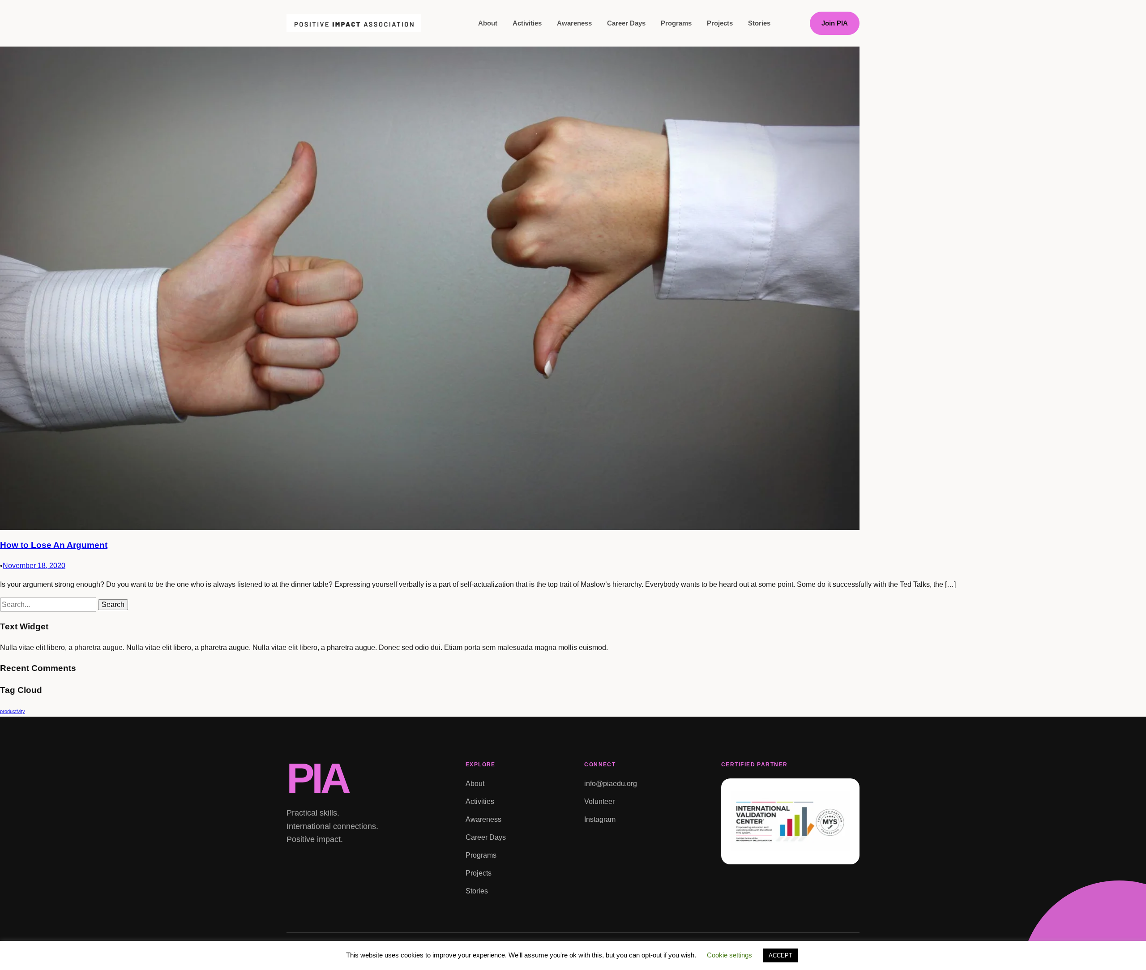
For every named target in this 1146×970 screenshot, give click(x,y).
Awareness (574, 23)
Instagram (600, 819)
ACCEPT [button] (780, 955)
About (487, 23)
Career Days (626, 23)
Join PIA (834, 23)
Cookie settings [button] (729, 955)
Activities (527, 23)
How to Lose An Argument (53, 545)
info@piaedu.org (610, 783)
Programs (676, 23)
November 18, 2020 (34, 565)
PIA (317, 778)
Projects (720, 23)
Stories (759, 23)
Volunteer (599, 801)
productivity (12, 711)
